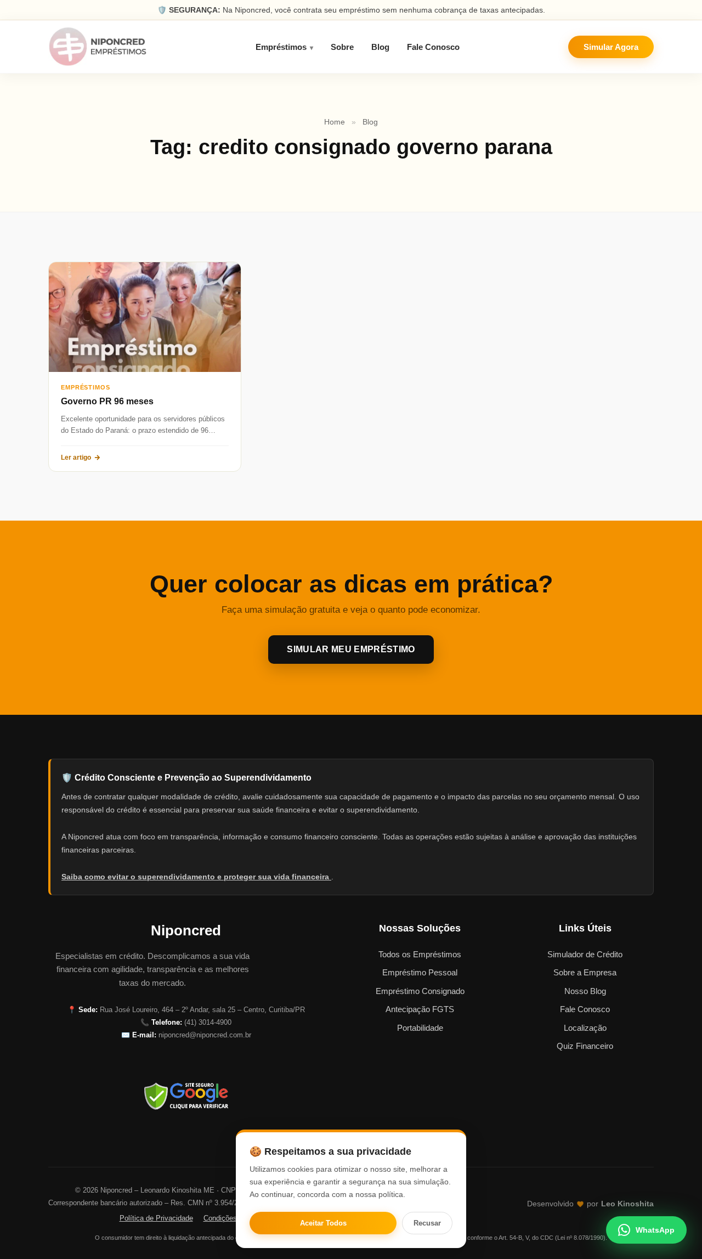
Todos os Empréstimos (419, 954)
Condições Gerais (231, 1218)
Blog (380, 47)
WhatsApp (655, 1230)
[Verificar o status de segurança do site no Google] (186, 1096)
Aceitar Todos (323, 1223)
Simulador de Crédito (584, 954)
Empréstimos (281, 47)
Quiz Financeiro (585, 1046)
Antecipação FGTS (420, 1009)
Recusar (427, 1223)
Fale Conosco (433, 47)
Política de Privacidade (156, 1218)
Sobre (342, 47)
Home (334, 121)
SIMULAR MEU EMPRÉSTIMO (351, 649)
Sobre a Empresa (584, 972)
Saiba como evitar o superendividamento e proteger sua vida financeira (196, 876)
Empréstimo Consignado (420, 991)
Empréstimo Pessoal (419, 972)
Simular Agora (611, 47)
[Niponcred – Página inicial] (97, 46)
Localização (585, 1027)
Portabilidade (420, 1027)
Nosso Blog (585, 991)
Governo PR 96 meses (107, 401)
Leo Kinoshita (627, 1204)
